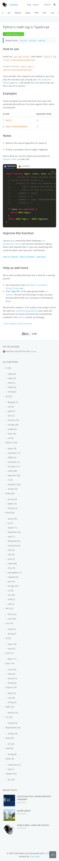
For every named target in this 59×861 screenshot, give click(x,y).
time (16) (11, 433)
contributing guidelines (27, 310)
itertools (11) (13, 466)
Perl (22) (9, 608)
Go (9, 12)
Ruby (27, 12)
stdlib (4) (11, 387)
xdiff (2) (11, 599)
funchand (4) (13, 545)
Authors (36, 4)
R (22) (8, 638)
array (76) (12, 518)
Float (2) (11, 674)
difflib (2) (11, 457)
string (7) (11, 633)
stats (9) (11, 648)
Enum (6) (11, 669)
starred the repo (22, 351)
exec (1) (11, 536)
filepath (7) (12, 402)
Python (18, 12)
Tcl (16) (8, 717)
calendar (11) (13, 453)
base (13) (11, 644)
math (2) (11, 378)
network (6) (12, 577)
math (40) (12, 471)
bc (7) (10, 523)
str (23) (10, 744)
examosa (9, 351)
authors (21, 317)
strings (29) (12, 424)
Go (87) (8, 396)
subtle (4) (12, 429)
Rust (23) (9, 738)
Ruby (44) (9, 493)
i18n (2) (11, 550)
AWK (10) (9, 706)
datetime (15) (13, 532)
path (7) (11, 411)
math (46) (12, 563)
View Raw (40, 256)
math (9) (11, 629)
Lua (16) (9, 623)
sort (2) (10, 415)
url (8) (10, 438)
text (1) (10, 769)
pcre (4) (11, 581)
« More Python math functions (17, 323)
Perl (44, 12)
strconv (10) (13, 420)
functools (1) (13, 462)
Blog (29, 4)
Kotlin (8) (9, 758)
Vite (39, 79)
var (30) (11, 594)
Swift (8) (9, 748)
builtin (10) (12, 712)
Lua (52, 12)
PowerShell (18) (12, 727)
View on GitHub (10, 256)
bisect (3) (11, 448)
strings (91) (12, 586)
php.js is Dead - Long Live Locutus (33, 825)
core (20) (11, 618)
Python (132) (11, 442)
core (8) (11, 697)
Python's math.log (11, 159)
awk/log (41, 40)
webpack (46, 79)
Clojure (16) (10, 687)
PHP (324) (9, 512)
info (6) (10, 554)
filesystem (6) (13, 541)
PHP (36, 12)
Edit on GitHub (27, 256)
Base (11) (11, 659)
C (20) (8, 368)
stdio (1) (11, 382)
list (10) (11, 779)
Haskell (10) (10, 773)
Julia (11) (9, 653)
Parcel (17, 82)
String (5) (11, 682)
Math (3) (11, 693)
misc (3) (11, 568)
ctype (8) (11, 373)
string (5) (11, 391)
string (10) (12, 489)
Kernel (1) (12, 678)
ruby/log (23, 40)
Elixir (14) (9, 663)
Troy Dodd (35, 856)
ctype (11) (12, 527)
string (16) (12, 723)
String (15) (12, 508)
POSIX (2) (11, 614)
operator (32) (13, 475)
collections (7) (14, 764)
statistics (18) (13, 484)
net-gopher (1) (14, 572)
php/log (32, 40)
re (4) (10, 479)
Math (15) (12, 503)
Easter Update (24, 810)
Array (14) (12, 499)
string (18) (12, 733)
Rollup (6, 82)
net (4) (10, 406)
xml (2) (10, 604)
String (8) (11, 754)
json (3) (11, 559)
